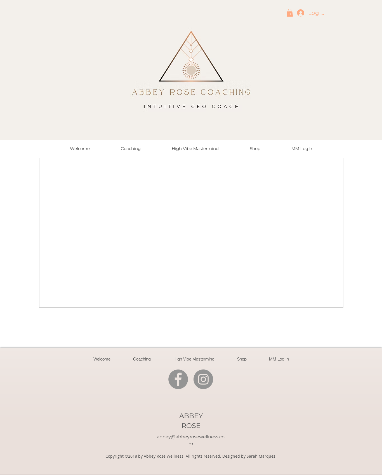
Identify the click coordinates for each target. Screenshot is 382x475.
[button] (289, 13)
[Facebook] (178, 379)
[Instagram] (203, 379)
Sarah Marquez (261, 456)
